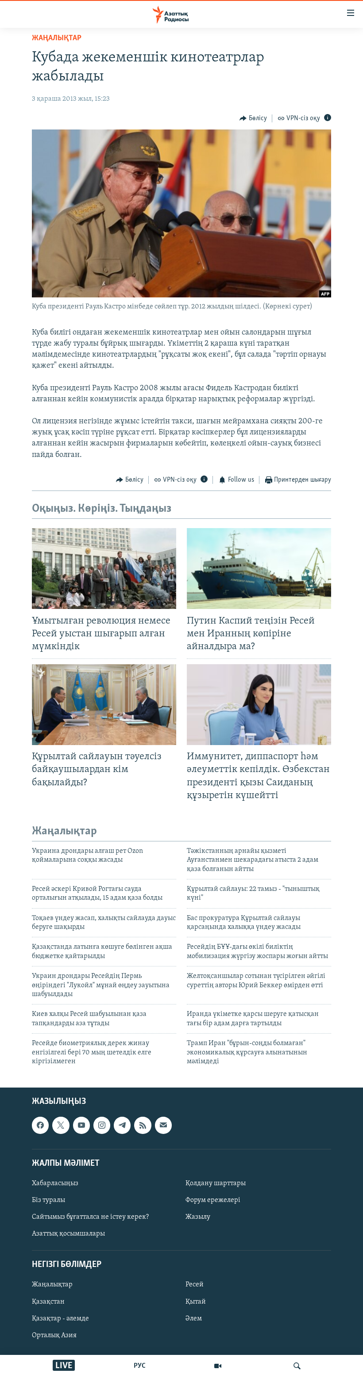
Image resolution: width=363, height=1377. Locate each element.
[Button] (253, 118)
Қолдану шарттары (215, 1183)
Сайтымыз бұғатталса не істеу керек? (90, 1217)
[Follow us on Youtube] (81, 1125)
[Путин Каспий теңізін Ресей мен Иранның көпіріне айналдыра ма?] (259, 568)
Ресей (194, 1285)
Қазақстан (48, 1301)
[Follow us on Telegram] (122, 1125)
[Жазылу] (163, 1125)
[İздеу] (297, 1366)
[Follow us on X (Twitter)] (60, 1125)
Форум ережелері (212, 1200)
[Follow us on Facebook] (40, 1125)
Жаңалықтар (52, 1285)
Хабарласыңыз (55, 1183)
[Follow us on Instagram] (101, 1125)
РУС (140, 1365)
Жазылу (197, 1217)
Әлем (193, 1318)
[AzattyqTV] (218, 1366)
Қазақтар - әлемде (60, 1318)
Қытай (195, 1301)
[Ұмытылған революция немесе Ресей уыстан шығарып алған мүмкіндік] (104, 568)
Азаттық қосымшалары (68, 1233)
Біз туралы (48, 1200)
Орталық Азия (54, 1335)
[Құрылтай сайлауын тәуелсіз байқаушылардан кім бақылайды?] (104, 704)
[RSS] (142, 1125)
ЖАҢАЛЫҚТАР (56, 38)
